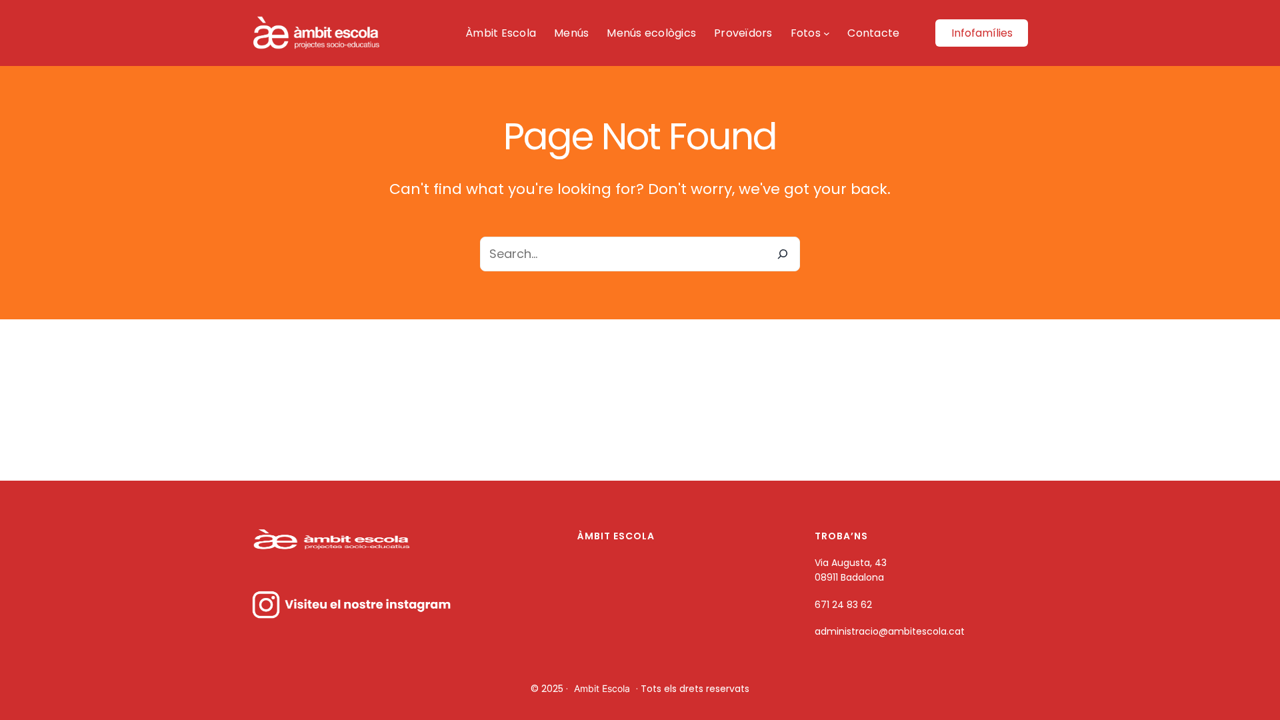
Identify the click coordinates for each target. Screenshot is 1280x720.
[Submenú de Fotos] (826, 33)
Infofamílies (982, 33)
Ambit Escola (602, 688)
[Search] (783, 254)
